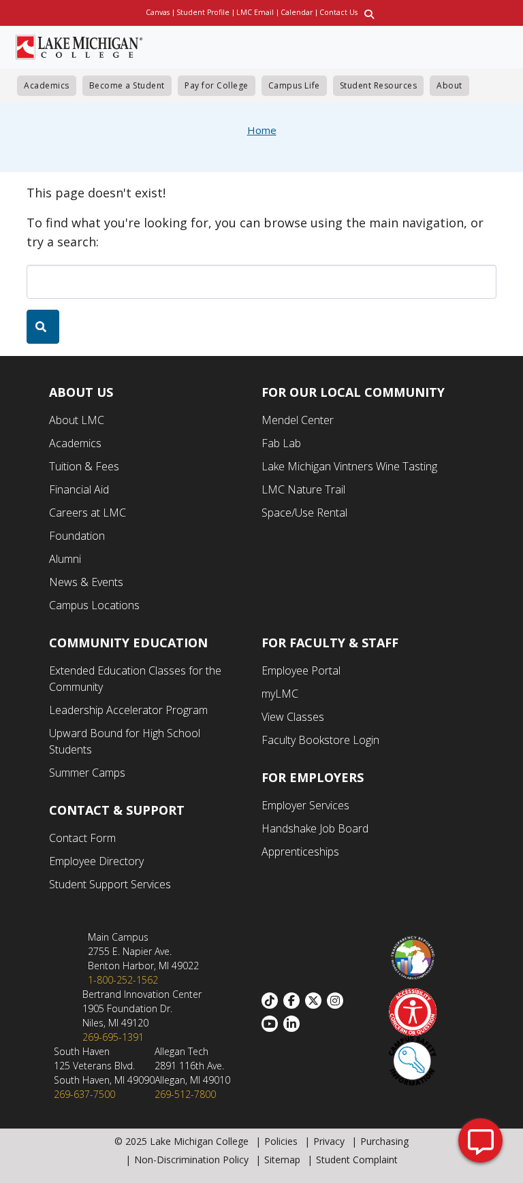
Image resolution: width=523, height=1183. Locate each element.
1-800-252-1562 (123, 979)
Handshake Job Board (315, 828)
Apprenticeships (300, 851)
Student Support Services (110, 884)
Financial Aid (79, 489)
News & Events (86, 581)
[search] (43, 327)
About (449, 85)
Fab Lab (281, 443)
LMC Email (255, 12)
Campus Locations (94, 605)
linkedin (294, 1024)
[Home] (79, 45)
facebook (294, 1000)
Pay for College (217, 85)
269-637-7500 (84, 1094)
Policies (281, 1141)
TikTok (272, 1000)
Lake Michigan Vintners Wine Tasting (349, 466)
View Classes (293, 716)
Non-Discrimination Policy (191, 1159)
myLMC (280, 693)
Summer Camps (87, 772)
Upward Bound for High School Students (124, 741)
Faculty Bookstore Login (320, 739)
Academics (46, 85)
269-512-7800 (185, 1094)
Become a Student (127, 85)
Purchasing (384, 1141)
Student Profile (202, 12)
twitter (316, 1000)
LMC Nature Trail (303, 489)
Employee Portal (301, 670)
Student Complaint (357, 1159)
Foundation (77, 535)
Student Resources (378, 85)
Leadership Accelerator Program (128, 709)
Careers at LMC (87, 512)
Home (261, 130)
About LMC (76, 419)
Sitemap (282, 1159)
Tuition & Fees (84, 466)
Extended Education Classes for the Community (135, 678)
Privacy (329, 1141)
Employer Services (305, 805)
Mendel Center (298, 419)
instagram (338, 1000)
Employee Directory (96, 861)
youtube (272, 1024)
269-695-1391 (113, 1037)
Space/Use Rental (304, 512)
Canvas (158, 12)
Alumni (65, 558)
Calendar (297, 12)
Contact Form (82, 837)
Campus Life (294, 85)
